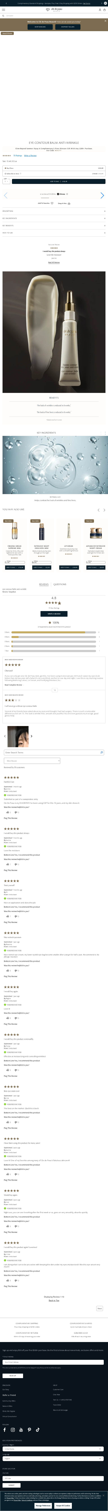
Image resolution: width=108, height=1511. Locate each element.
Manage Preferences (43, 1506)
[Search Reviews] (101, 752)
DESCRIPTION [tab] (8, 211)
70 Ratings (17, 156)
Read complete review (13, 685)
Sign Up (13, 1376)
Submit (11, 1485)
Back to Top (54, 1300)
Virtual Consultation (10, 1416)
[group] (54, 194)
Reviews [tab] (44, 584)
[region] (54, 1501)
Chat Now (56, 1395)
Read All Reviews (54, 262)
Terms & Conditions (27, 1500)
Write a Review (30, 156)
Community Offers (9, 1401)
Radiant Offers (7, 1406)
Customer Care (58, 1390)
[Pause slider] (105, 3)
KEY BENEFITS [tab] (8, 226)
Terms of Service (52, 1368)
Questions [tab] (59, 584)
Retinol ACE (55, 497)
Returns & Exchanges (60, 1410)
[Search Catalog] (3, 16)
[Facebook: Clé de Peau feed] (5, 1431)
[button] (104, 9)
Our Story (6, 1390)
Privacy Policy (39, 1368)
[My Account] (100, 9)
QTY (5, 179)
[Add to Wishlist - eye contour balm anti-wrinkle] (52, 203)
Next (100, 1308)
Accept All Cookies (63, 1506)
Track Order (57, 1405)
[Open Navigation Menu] (3, 10)
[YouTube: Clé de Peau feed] (21, 1431)
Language (6, 1454)
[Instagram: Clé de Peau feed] (13, 1431)
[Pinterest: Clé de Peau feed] (29, 1431)
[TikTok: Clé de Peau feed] (38, 1431)
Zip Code (6, 1473)
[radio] (9, 168)
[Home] (54, 10)
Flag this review (10, 818)
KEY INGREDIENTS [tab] (10, 218)
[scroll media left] (5, 736)
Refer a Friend (9, 1395)
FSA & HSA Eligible (9, 1411)
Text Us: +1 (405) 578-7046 (62, 1400)
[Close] (103, 1495)
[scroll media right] (31, 736)
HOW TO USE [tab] (8, 233)
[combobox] (55, 16)
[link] (7, 155)
